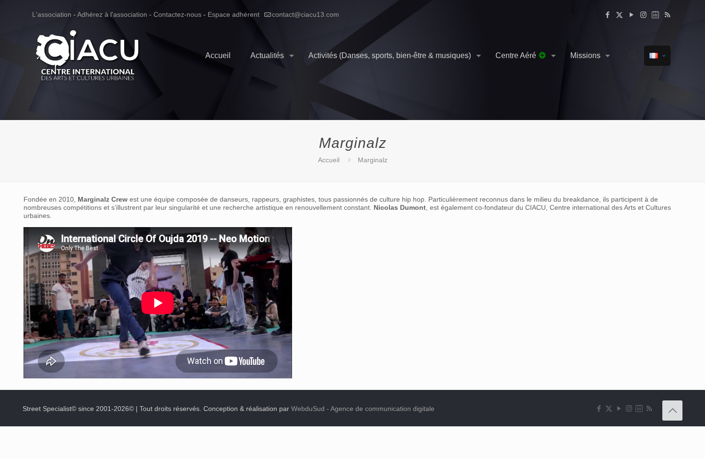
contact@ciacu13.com (305, 14)
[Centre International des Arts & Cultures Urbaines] (89, 55)
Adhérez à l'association (112, 14)
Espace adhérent (233, 14)
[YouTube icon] (631, 15)
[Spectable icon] (655, 15)
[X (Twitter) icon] (619, 15)
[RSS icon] (667, 15)
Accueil (329, 160)
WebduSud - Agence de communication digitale (363, 408)
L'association (51, 14)
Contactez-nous (177, 14)
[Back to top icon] (672, 410)
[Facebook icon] (607, 15)
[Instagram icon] (643, 15)
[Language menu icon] (657, 56)
